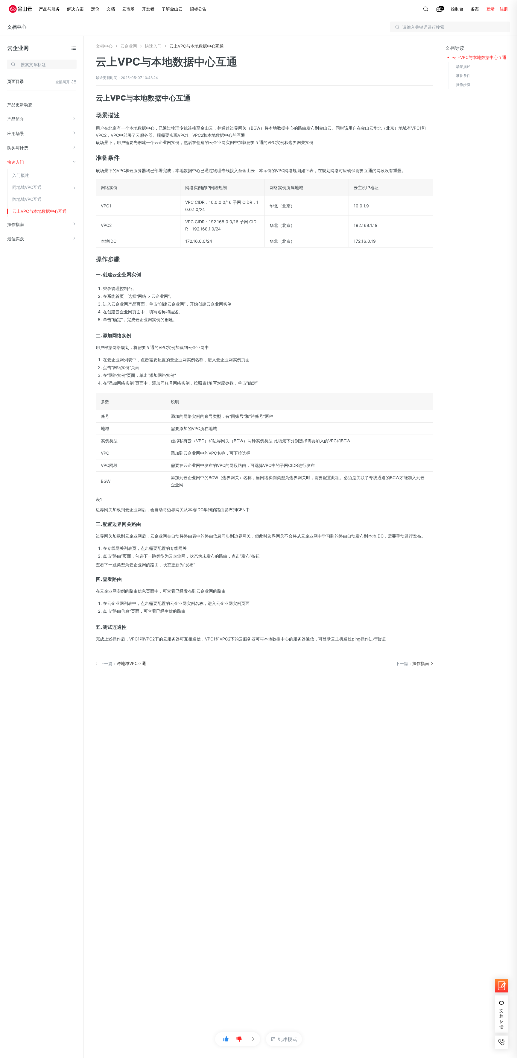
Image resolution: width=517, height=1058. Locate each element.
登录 (490, 8)
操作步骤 (463, 84)
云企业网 (18, 48)
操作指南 (15, 224)
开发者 (148, 8)
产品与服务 (49, 8)
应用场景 (15, 133)
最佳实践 (15, 238)
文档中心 (16, 27)
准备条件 (463, 75)
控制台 (457, 8)
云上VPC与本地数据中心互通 (39, 211)
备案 (475, 8)
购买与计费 (17, 147)
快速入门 (15, 162)
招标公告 (198, 8)
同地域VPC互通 (27, 187)
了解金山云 (172, 8)
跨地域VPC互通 (27, 199)
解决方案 (75, 8)
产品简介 (15, 119)
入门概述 (20, 175)
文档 (111, 8)
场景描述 (463, 66)
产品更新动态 (19, 104)
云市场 (128, 8)
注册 (504, 8)
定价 (95, 8)
